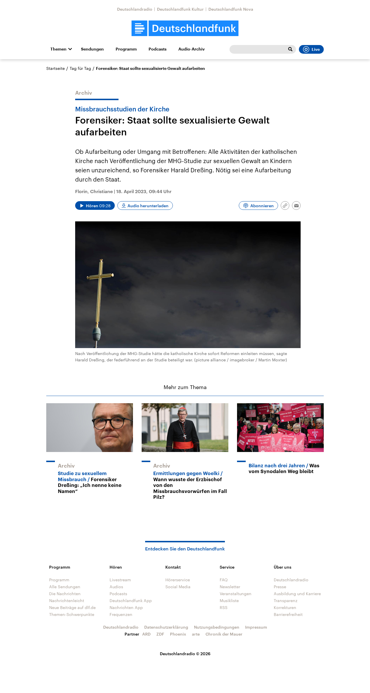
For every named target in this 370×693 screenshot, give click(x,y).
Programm (126, 49)
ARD (146, 634)
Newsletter (230, 586)
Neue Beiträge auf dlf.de (72, 607)
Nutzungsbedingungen (216, 627)
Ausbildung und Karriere (297, 593)
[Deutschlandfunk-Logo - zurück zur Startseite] (185, 28)
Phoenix (178, 634)
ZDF (160, 634)
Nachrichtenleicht (66, 600)
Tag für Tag (80, 68)
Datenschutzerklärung (166, 627)
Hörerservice (177, 579)
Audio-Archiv (191, 49)
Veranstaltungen (235, 593)
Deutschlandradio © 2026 (185, 653)
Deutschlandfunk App (131, 600)
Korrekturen (285, 607)
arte (196, 634)
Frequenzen (121, 614)
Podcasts (157, 49)
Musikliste (229, 600)
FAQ (224, 579)
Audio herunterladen (148, 205)
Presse (280, 586)
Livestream (120, 579)
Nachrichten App (126, 607)
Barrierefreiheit (288, 614)
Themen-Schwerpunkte (71, 614)
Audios (116, 586)
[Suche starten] (290, 49)
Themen (58, 49)
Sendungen (92, 49)
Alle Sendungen (64, 586)
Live (316, 49)
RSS (223, 607)
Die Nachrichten (65, 593)
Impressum (256, 627)
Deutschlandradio (134, 9)
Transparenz (285, 600)
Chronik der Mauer (224, 634)
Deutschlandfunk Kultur (180, 9)
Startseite (55, 68)
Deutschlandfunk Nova (230, 9)
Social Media (177, 586)
